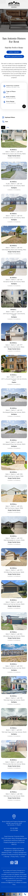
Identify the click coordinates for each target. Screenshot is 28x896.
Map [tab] (7, 127)
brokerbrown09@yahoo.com (8, 882)
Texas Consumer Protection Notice (14, 836)
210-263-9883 (14, 828)
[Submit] (24, 106)
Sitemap (6, 856)
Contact (22, 856)
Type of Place (11, 91)
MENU (14, 7)
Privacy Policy (15, 856)
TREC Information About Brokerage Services (14, 838)
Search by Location (12, 85)
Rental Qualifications (14, 56)
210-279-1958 (14, 830)
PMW (9, 852)
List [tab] (3, 127)
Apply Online (14, 52)
